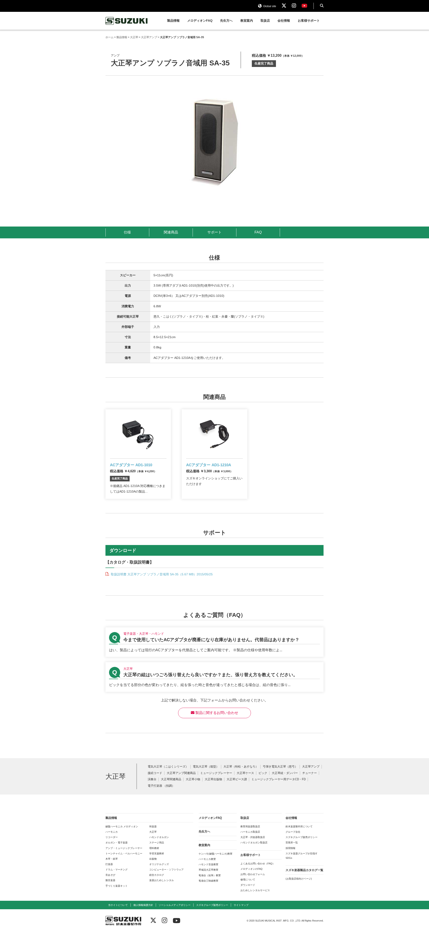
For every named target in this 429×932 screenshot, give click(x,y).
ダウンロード (247, 885)
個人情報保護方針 (143, 905)
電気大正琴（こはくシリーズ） (168, 766)
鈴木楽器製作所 (126, 21)
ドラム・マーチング (116, 869)
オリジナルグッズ (159, 864)
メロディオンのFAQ (251, 869)
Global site (269, 6)
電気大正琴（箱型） (206, 766)
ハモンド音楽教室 (208, 864)
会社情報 (284, 20)
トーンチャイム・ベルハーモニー (123, 853)
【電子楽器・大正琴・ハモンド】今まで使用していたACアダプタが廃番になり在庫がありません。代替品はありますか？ (214, 642)
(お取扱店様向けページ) (299, 878)
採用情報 (290, 848)
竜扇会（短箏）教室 (210, 875)
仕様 (127, 232)
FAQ (258, 232)
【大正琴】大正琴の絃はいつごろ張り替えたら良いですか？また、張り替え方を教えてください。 (214, 677)
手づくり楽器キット (116, 885)
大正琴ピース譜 (237, 779)
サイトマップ (241, 905)
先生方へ (226, 20)
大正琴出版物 (213, 779)
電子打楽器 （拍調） (161, 785)
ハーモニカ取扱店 (250, 831)
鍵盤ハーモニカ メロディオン (121, 826)
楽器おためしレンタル (161, 880)
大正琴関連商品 (171, 779)
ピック (263, 773)
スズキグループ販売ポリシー (302, 837)
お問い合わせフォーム (252, 874)
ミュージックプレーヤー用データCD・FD (278, 779)
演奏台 (152, 779)
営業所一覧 (292, 842)
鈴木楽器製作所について (299, 826)
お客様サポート (309, 20)
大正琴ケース (245, 773)
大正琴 (153, 831)
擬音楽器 (110, 880)
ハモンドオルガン (159, 837)
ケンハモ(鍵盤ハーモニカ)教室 (215, 853)
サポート (214, 232)
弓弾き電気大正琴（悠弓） (280, 766)
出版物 (153, 858)
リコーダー (111, 837)
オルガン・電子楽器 (116, 842)
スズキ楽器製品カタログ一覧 (304, 870)
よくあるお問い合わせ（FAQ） (257, 863)
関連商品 (171, 232)
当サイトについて (118, 905)
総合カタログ (156, 875)
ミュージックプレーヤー (216, 773)
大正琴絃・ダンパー (285, 773)
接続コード (155, 773)
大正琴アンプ (311, 766)
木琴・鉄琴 (111, 858)
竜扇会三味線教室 (208, 880)
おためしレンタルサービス (255, 890)
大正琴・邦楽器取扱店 (252, 837)
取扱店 (265, 20)
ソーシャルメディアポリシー (175, 905)
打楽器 (109, 864)
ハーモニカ (111, 831)
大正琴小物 (193, 779)
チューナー (309, 773)
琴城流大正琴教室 (208, 869)
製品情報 (173, 20)
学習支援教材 (156, 853)
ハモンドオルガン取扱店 (253, 842)
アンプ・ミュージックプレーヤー (123, 848)
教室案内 (246, 20)
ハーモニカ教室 (207, 859)
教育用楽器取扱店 (250, 826)
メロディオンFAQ (199, 20)
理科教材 (154, 848)
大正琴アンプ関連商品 (181, 773)
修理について (247, 879)
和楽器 (153, 826)
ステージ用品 (156, 842)
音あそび (110, 875)
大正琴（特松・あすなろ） (240, 766)
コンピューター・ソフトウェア (166, 869)
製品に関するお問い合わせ (216, 713)
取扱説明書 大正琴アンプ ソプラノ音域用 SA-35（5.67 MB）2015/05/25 (161, 574)
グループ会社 (293, 831)
